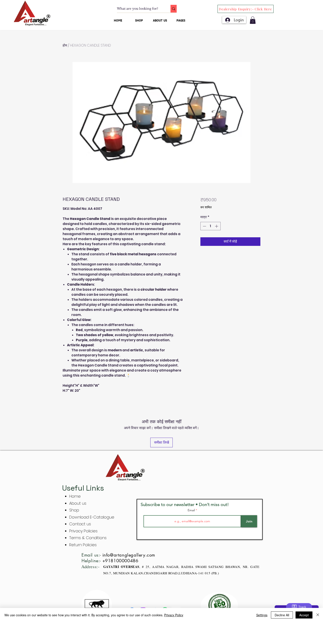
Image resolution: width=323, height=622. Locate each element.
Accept (304, 615)
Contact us (80, 524)
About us (77, 503)
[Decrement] (204, 226)
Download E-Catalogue (91, 517)
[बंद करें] (317, 614)
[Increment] (217, 226)
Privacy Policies (84, 531)
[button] (253, 20)
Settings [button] (261, 615)
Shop (74, 510)
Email (192, 510)
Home (75, 496)
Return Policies (83, 545)
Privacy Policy (173, 615)
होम (65, 45)
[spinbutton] (210, 226)
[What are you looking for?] (174, 9)
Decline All (282, 615)
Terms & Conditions (88, 537)
